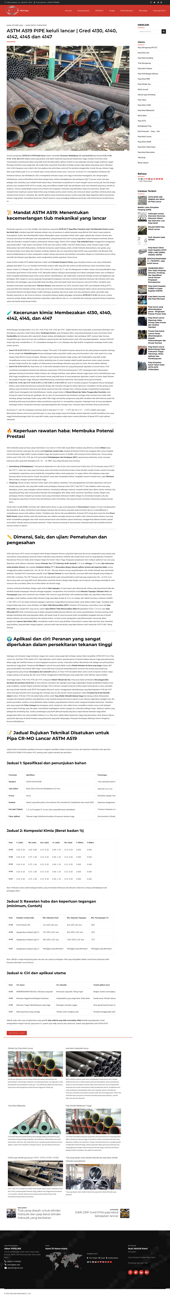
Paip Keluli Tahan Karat (146, 147)
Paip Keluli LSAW (144, 105)
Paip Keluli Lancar (144, 137)
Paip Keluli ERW (144, 79)
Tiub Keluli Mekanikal (16, 1106)
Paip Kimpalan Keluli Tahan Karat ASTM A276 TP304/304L (156, 366)
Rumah (68, 10)
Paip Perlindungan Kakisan (148, 74)
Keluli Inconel (143, 89)
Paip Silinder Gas (15, 25)
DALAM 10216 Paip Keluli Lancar (156, 228)
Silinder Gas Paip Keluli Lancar (20, 1048)
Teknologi (143, 10)
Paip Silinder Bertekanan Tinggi (78, 1106)
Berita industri (143, 163)
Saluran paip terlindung (146, 95)
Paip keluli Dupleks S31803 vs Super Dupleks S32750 (157, 288)
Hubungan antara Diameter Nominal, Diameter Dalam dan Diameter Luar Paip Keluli (156, 218)
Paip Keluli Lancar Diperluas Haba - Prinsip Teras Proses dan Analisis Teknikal (157, 322)
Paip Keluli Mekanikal (36, 25)
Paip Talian (142, 100)
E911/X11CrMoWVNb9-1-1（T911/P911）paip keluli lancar (157, 261)
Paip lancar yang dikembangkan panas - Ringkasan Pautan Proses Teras (157, 310)
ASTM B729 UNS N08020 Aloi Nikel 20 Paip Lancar (156, 199)
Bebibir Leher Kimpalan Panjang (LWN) (148, 208)
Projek (112, 10)
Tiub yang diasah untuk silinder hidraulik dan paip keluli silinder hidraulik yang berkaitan (92, 1159)
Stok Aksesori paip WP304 (156, 238)
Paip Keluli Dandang (145, 58)
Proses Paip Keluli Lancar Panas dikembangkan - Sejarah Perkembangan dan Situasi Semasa (157, 337)
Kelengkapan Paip (144, 126)
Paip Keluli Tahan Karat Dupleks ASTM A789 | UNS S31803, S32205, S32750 (157, 251)
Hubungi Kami (159, 10)
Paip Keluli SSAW (144, 142)
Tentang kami (83, 10)
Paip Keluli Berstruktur (146, 152)
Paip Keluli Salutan (145, 68)
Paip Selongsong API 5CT (147, 48)
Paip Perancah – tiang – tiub (149, 131)
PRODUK (99, 10)
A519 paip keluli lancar (17, 1033)
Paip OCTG (142, 121)
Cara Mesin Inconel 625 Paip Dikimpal (156, 297)
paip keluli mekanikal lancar (77, 1048)
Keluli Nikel (142, 116)
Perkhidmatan (127, 10)
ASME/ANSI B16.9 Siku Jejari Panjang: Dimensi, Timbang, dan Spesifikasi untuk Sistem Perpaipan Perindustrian (157, 275)
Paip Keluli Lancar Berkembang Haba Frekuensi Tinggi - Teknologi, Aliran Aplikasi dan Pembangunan (156, 353)
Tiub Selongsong (144, 63)
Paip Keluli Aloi (143, 53)
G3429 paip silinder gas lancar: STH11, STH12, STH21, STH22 (33, 1158)
